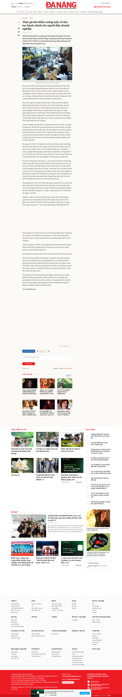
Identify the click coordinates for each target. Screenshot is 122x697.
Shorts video (96, 649)
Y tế (56, 12)
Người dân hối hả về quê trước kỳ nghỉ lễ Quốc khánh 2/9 (45, 477)
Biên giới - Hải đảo (15, 638)
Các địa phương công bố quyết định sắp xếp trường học (100, 465)
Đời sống (60, 12)
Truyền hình (95, 631)
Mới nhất (27, 6)
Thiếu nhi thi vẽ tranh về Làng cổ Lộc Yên (70, 450)
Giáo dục (40, 12)
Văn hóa (94, 612)
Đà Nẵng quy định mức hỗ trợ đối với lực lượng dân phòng (100, 459)
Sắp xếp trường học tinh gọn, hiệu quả (100, 479)
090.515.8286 (107, 6)
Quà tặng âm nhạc (77, 660)
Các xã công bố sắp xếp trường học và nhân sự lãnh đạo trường (101, 472)
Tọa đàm (94, 644)
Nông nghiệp (14, 652)
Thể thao (65, 12)
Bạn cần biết (55, 634)
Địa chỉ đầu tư (35, 652)
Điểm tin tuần (95, 642)
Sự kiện (74, 608)
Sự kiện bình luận (57, 649)
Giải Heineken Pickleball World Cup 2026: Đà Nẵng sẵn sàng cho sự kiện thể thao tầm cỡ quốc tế (65, 517)
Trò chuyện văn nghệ (77, 662)
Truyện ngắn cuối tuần (77, 656)
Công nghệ (75, 620)
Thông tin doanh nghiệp (59, 631)
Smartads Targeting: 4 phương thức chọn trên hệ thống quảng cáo (71, 477)
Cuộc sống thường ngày (17, 626)
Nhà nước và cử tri (16, 610)
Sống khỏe (14, 622)
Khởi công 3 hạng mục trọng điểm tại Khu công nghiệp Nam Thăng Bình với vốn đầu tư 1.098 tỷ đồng (22, 561)
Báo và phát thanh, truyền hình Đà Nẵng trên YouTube (100, 688)
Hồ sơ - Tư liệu (96, 620)
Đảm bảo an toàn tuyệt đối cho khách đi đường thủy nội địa (21, 451)
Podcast (74, 649)
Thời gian (61, 368)
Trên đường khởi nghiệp (78, 664)
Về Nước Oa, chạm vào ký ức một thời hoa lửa (47, 450)
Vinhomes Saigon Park (93, 565)
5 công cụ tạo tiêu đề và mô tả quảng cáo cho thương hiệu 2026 (71, 560)
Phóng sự (94, 636)
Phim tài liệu (95, 638)
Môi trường (14, 620)
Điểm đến (74, 606)
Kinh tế (31, 12)
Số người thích (68, 368)
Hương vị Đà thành (97, 640)
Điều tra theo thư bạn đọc (38, 636)
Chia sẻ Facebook (29, 351)
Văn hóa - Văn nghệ (49, 12)
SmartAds (52, 695)
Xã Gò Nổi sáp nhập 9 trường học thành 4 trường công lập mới (100, 495)
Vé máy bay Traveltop (93, 563)
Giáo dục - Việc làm (36, 604)
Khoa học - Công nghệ (80, 12)
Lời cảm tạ (15, 475)
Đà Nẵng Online (95, 681)
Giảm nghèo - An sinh (37, 608)
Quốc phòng (14, 636)
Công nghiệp (55, 608)
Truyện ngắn (95, 606)
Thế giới (71, 12)
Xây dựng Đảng (15, 604)
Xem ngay (84, 693)
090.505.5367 (99, 6)
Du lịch (35, 12)
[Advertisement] (47, 219)
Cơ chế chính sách (36, 656)
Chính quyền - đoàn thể (17, 608)
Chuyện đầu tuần (56, 652)
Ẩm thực (74, 604)
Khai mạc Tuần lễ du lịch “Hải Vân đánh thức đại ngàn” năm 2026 (46, 560)
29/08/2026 (16, 6)
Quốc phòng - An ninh (17, 631)
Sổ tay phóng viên (56, 656)
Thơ (93, 604)
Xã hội (26, 12)
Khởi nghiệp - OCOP (57, 606)
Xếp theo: (55, 368)
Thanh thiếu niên (35, 610)
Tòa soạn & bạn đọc (37, 631)
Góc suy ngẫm (55, 654)
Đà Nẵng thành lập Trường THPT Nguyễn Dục (99, 443)
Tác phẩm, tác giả (96, 608)
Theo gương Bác (15, 606)
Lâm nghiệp (14, 656)
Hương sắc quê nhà (77, 658)
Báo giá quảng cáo (68, 682)
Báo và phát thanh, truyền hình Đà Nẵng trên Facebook (100, 685)
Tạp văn (94, 610)
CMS (97, 695)
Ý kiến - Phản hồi (35, 634)
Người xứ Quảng (96, 622)
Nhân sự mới (14, 612)
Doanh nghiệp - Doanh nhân (38, 654)
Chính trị (22, 12)
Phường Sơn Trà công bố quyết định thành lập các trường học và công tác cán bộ (100, 451)
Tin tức (74, 654)
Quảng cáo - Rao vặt (78, 631)
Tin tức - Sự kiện (96, 634)
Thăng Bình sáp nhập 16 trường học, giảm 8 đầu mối (101, 502)
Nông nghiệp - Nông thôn (19, 649)
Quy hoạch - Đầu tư (57, 604)
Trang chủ (25, 18)
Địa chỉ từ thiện (15, 624)
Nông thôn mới (15, 658)
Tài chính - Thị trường (57, 610)
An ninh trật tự (15, 634)
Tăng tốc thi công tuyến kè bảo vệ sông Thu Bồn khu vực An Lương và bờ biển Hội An (100, 486)
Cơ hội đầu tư (35, 649)
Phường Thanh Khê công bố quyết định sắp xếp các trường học (100, 436)
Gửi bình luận (28, 363)
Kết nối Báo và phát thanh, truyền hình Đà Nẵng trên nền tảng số (97, 676)
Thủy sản (13, 654)
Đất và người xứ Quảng (78, 652)
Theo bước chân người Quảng (94, 12)
